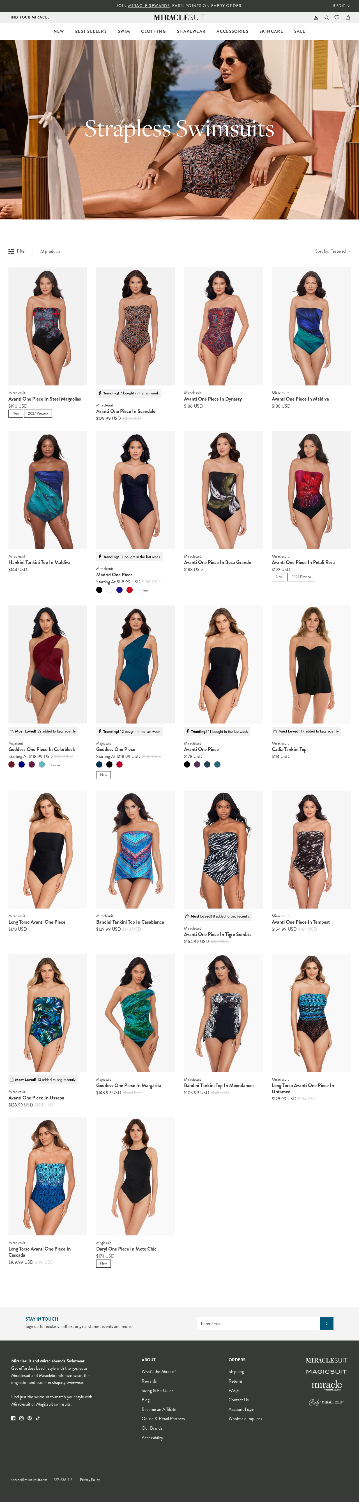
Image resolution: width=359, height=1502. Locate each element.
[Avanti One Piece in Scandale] (135, 326)
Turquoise (42, 764)
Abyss (99, 764)
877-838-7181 (63, 1479)
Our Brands (152, 1428)
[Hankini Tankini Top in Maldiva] (47, 490)
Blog (145, 1400)
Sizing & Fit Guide (158, 1390)
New (59, 31)
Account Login (241, 1409)
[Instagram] (21, 1418)
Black (99, 590)
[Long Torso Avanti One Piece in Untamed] (311, 1013)
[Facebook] (13, 1418)
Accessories (232, 31)
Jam (32, 764)
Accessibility (152, 1437)
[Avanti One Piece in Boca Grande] (223, 490)
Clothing (153, 31)
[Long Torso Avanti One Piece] (47, 850)
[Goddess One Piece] (135, 665)
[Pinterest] (29, 1418)
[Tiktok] (38, 1418)
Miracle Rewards (149, 5)
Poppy (129, 590)
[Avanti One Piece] (223, 665)
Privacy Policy (90, 1479)
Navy (22, 764)
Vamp (119, 764)
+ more (143, 590)
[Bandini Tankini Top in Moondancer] (223, 1013)
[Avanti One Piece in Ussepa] (47, 1013)
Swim (124, 31)
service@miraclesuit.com (29, 1479)
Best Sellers (91, 31)
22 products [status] (50, 251)
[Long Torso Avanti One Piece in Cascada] (47, 1176)
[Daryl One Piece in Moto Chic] (135, 1176)
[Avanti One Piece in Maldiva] (311, 326)
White (109, 590)
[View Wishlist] (337, 17)
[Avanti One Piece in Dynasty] (223, 326)
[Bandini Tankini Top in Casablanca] (135, 850)
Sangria (197, 764)
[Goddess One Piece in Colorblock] (47, 665)
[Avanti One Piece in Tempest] (311, 850)
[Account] (315, 17)
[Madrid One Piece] (135, 490)
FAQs (234, 1390)
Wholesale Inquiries (245, 1418)
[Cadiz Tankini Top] (311, 665)
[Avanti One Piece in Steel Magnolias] (47, 326)
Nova (207, 764)
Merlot (11, 764)
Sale (299, 31)
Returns (236, 1381)
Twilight (119, 590)
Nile (217, 764)
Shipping (236, 1371)
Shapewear (191, 31)
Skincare (271, 31)
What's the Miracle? (159, 1371)
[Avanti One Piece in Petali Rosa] (311, 490)
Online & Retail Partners (163, 1418)
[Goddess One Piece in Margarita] (135, 1013)
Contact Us (239, 1400)
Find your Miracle (29, 17)
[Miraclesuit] (180, 17)
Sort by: (330, 251)
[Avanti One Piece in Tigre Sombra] (223, 850)
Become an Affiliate (159, 1409)
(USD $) (339, 5)
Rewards (149, 1381)
